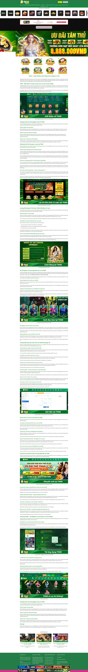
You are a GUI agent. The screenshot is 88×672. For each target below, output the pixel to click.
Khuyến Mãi (43, 6)
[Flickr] (29, 660)
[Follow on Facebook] (21, 660)
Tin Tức (46, 6)
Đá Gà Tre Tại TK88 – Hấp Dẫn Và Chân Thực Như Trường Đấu (27, 639)
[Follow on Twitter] (24, 660)
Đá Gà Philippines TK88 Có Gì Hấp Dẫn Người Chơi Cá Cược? (44, 639)
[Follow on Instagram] (22, 660)
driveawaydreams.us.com (36, 652)
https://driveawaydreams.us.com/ (25, 658)
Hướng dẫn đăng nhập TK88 (49, 654)
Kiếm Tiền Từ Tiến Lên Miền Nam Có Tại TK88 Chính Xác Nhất (60, 639)
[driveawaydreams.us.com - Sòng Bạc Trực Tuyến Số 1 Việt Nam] (24, 2)
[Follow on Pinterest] (25, 660)
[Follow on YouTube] (27, 660)
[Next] (85, 41)
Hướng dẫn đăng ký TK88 (49, 652)
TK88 (21, 652)
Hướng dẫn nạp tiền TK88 (49, 657)
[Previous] (3, 41)
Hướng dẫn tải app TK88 (49, 655)
